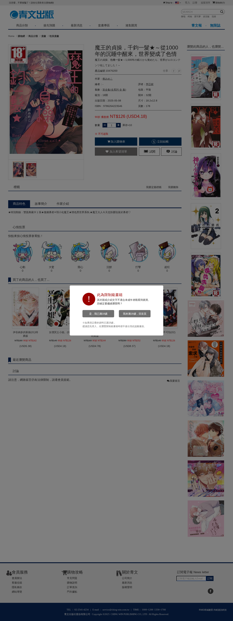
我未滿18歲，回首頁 (134, 313)
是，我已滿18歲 (98, 313)
